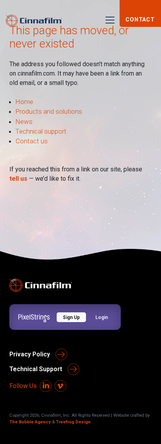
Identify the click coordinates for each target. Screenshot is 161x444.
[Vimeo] (60, 386)
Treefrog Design (73, 422)
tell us (18, 178)
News (24, 121)
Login (101, 317)
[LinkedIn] (46, 386)
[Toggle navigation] (110, 20)
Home (24, 102)
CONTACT (140, 19)
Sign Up (71, 317)
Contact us (32, 141)
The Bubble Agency (30, 422)
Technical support (41, 131)
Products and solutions (49, 111)
